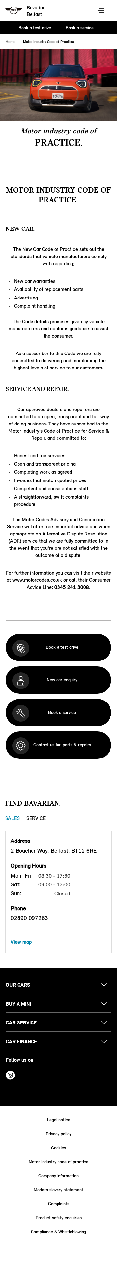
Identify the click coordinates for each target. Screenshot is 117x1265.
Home (10, 41)
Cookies (58, 1148)
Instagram (10, 1075)
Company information (58, 1176)
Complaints (58, 1204)
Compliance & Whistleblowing (58, 1232)
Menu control (102, 11)
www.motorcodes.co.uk (37, 580)
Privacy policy (59, 1134)
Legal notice (58, 1120)
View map (21, 942)
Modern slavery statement (58, 1190)
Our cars (18, 985)
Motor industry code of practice (58, 1162)
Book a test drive (35, 28)
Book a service (80, 28)
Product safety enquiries (59, 1218)
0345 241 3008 (71, 587)
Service (36, 818)
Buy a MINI (18, 1004)
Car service (21, 1023)
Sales (12, 818)
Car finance (21, 1041)
